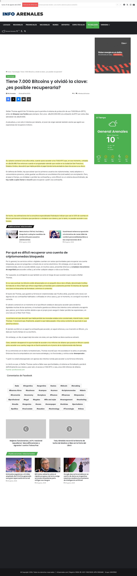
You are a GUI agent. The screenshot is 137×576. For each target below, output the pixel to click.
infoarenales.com (62, 572)
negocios (27, 404)
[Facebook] (8, 99)
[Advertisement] (91, 14)
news (39, 404)
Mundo (55, 25)
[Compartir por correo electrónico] (24, 99)
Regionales (18, 25)
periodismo (78, 404)
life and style (50, 399)
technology (54, 409)
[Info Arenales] (23, 14)
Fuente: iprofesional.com (15, 370)
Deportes (65, 25)
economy (29, 395)
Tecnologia (69, 409)
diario (83, 390)
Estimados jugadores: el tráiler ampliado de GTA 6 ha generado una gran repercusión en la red (18, 476)
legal (27, 399)
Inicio (9, 72)
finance (54, 395)
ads (17, 386)
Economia (16, 395)
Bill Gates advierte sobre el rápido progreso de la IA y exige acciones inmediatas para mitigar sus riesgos (47, 477)
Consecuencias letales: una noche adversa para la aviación (58, 5)
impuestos (79, 395)
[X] (13, 99)
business (30, 390)
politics (15, 409)
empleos (42, 395)
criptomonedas (69, 390)
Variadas (104, 25)
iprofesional (14, 399)
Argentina (28, 386)
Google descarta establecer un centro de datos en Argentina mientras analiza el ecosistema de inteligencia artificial (76, 477)
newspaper (51, 404)
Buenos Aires (16, 390)
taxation (41, 409)
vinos (81, 409)
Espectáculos (78, 25)
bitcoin (64, 386)
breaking (76, 386)
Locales (6, 25)
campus (43, 390)
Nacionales (45, 25)
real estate (27, 409)
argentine (42, 386)
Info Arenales (11, 93)
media (15, 404)
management (66, 399)
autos (53, 386)
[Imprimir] (29, 99)
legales (37, 399)
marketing (82, 399)
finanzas (66, 395)
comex (54, 390)
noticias (64, 404)
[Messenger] (18, 99)
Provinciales (31, 25)
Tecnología (93, 25)
